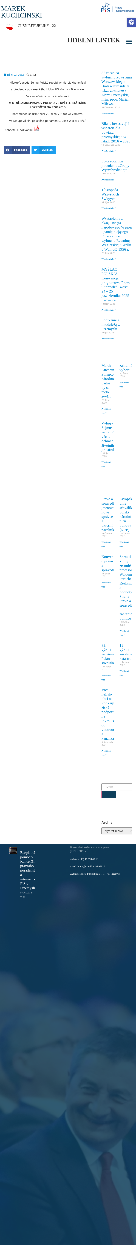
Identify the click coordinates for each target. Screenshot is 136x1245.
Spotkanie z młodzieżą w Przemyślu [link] (110, 324)
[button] (129, 41)
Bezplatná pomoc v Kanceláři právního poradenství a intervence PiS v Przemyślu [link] (29, 870)
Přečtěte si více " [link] (108, 113)
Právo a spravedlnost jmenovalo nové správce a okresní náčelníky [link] (111, 514)
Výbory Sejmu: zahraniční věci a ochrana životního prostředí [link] (109, 436)
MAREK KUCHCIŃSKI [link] (21, 12)
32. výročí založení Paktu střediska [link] (108, 654)
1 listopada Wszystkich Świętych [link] (110, 194)
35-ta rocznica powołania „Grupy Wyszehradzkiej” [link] (115, 165)
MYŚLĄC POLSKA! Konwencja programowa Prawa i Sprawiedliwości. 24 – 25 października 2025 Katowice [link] (116, 284)
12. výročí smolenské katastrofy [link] (127, 652)
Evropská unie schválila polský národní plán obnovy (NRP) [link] (127, 514)
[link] (131, 22)
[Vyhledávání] (116, 787)
